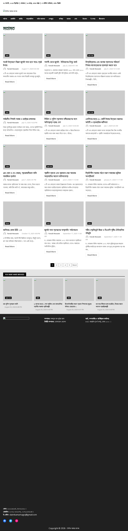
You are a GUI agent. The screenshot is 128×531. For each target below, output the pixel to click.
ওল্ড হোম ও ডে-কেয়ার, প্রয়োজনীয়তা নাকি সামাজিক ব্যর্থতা (22, 157)
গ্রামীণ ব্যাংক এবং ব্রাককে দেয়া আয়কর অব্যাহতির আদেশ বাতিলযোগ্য (64, 157)
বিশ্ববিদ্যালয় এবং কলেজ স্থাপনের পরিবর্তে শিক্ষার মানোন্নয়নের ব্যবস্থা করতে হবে (105, 46)
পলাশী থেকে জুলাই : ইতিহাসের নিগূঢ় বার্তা (64, 46)
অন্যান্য (7, 166)
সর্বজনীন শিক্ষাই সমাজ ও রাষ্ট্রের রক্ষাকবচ (22, 103)
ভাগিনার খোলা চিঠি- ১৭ (22, 213)
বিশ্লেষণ (7, 223)
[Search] (121, 18)
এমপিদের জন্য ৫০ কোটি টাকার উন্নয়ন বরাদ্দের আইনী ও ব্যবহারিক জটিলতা (105, 103)
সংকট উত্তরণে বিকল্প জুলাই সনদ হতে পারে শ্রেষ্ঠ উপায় (22, 46)
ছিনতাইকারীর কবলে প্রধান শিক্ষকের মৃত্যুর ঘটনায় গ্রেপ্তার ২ (79, 289)
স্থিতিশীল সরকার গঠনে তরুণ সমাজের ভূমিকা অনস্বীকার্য (105, 157)
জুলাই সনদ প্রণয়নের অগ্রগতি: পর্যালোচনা (64, 213)
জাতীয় (38, 298)
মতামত (7, 55)
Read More (9, 82)
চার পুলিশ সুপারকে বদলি (17, 289)
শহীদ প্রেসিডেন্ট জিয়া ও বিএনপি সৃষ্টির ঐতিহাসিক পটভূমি (105, 213)
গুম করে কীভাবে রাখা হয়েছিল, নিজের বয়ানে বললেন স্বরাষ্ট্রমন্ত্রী (110, 289)
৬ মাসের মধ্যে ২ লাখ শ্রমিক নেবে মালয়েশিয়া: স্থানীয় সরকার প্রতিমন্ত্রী (48, 289)
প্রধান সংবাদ (90, 55)
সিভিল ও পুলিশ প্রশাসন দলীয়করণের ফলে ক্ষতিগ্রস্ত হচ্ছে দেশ (64, 103)
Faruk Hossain (13, 69)
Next (74, 265)
